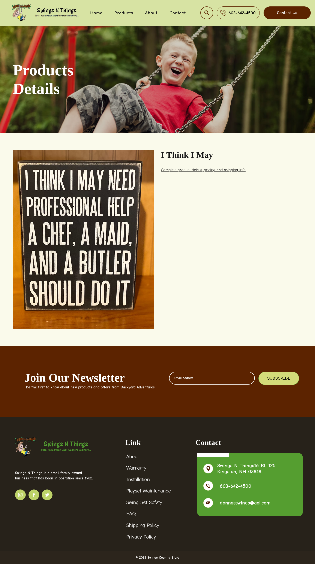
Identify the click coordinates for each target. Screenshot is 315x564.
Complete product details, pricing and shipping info (203, 170)
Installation (138, 479)
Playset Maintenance (148, 491)
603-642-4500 (235, 486)
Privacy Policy (141, 537)
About (132, 457)
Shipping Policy (142, 525)
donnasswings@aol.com (245, 503)
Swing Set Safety (144, 502)
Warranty (136, 468)
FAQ (131, 514)
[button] (206, 12)
